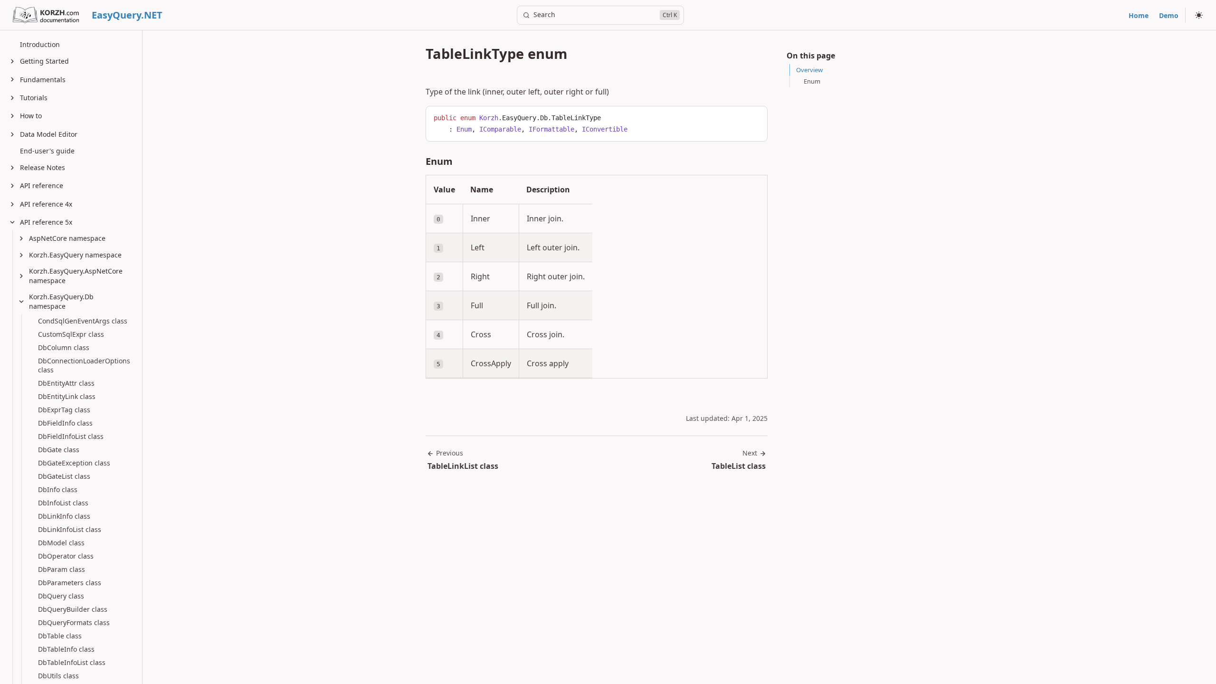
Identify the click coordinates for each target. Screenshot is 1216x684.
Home (1139, 15)
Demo (1168, 15)
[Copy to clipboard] (755, 116)
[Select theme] (1198, 15)
